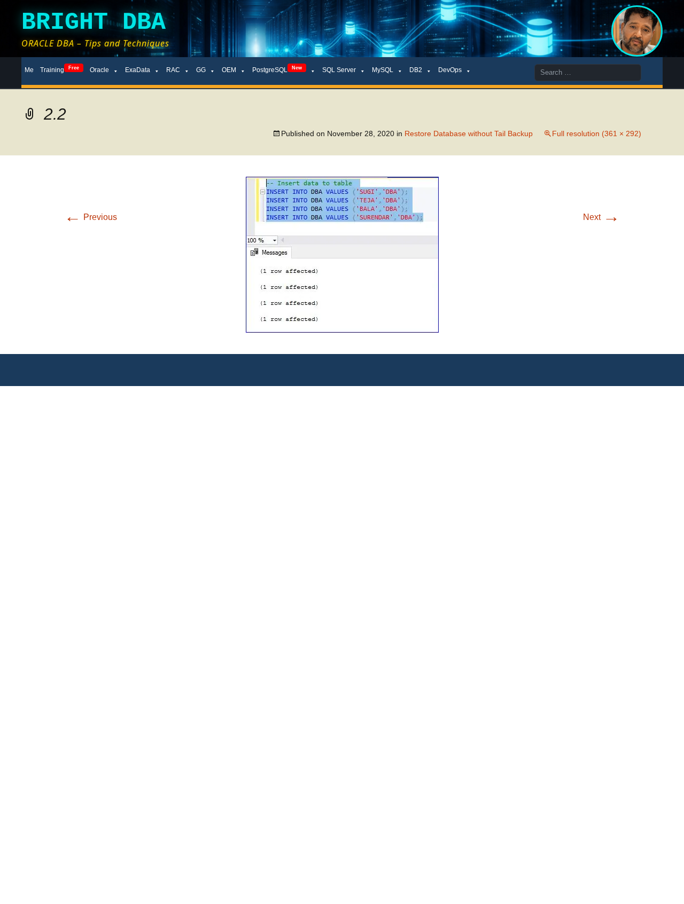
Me (29, 70)
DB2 (415, 70)
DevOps (450, 70)
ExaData (137, 70)
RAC (173, 70)
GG (201, 70)
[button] (342, 255)
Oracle (99, 70)
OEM (229, 70)
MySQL (382, 70)
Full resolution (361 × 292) (596, 133)
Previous (90, 217)
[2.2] (342, 253)
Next (601, 217)
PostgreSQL (277, 69)
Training (59, 69)
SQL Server (339, 70)
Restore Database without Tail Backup (469, 133)
